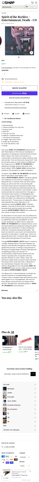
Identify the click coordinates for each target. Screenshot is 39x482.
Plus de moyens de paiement (19, 98)
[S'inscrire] (33, 374)
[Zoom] (31, 52)
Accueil (4, 13)
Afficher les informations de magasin (16, 107)
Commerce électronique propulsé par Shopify (16, 478)
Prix (3, 60)
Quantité (5, 70)
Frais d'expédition (7, 67)
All (12, 332)
